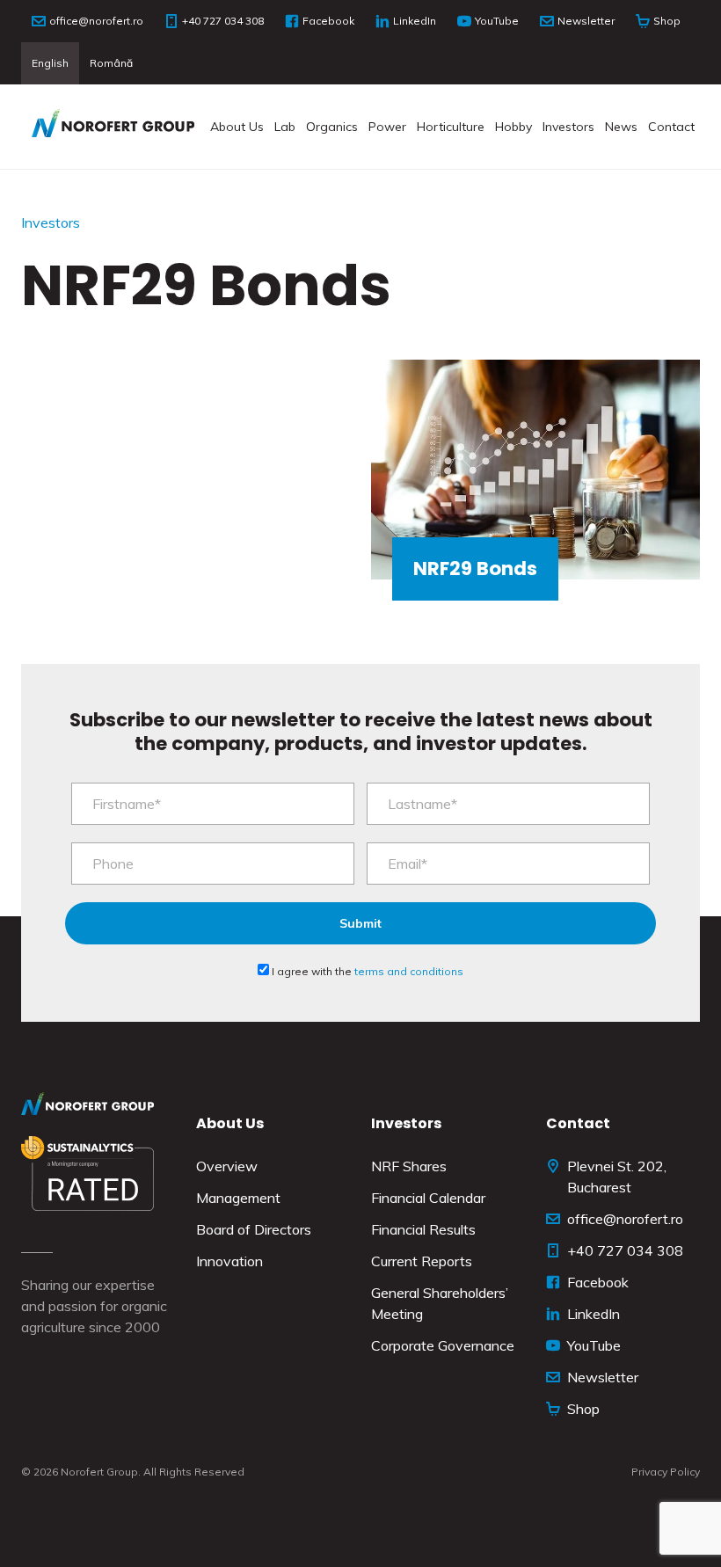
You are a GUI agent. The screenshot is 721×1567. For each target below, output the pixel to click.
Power (387, 127)
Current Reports (421, 1261)
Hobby (513, 127)
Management (238, 1197)
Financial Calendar (428, 1197)
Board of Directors (253, 1229)
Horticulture (450, 127)
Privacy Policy (665, 1471)
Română (111, 62)
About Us (237, 127)
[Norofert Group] (113, 126)
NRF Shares (409, 1166)
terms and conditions (408, 971)
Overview (227, 1166)
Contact (671, 127)
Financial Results (423, 1229)
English (50, 62)
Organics (332, 127)
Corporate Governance (442, 1345)
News (621, 127)
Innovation (229, 1261)
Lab (284, 127)
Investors (568, 127)
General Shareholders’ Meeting (439, 1303)
